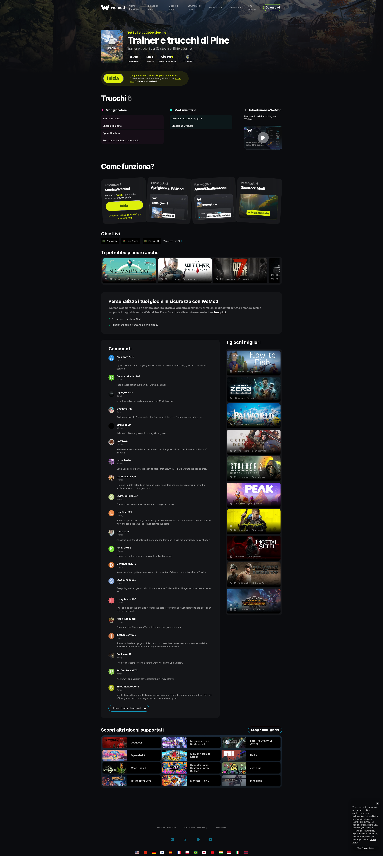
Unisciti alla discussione (129, 708)
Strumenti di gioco (194, 7)
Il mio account (252, 7)
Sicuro (166, 57)
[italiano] (237, 852)
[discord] (172, 840)
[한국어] (162, 852)
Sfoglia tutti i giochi (265, 730)
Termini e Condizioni (166, 827)
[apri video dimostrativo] (263, 138)
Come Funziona (134, 7)
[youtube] (210, 839)
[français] (179, 852)
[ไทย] (246, 852)
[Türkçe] (212, 852)
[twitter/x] (185, 840)
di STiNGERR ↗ (187, 61)
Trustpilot (219, 312)
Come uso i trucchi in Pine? (127, 319)
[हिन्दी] (221, 852)
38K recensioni (133, 61)
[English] (137, 852)
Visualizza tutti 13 (171, 241)
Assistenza (221, 827)
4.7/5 (134, 57)
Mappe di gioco (173, 7)
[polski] (187, 852)
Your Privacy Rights (365, 848)
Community (235, 7)
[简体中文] (145, 852)
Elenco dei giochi (153, 7)
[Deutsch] (154, 852)
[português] (195, 852)
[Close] (377, 803)
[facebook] (198, 840)
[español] (170, 852)
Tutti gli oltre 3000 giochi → (147, 32)
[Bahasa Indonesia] (229, 852)
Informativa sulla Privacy (195, 827)
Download (273, 7)
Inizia (113, 78)
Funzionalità (215, 7)
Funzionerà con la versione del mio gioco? (135, 324)
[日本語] (204, 852)
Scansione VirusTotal (167, 61)
